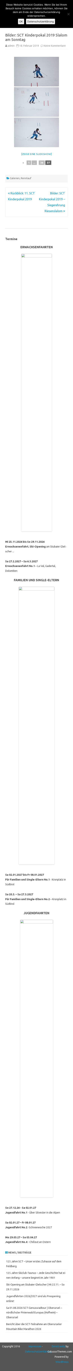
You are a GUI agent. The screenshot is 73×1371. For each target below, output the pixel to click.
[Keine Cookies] (68, 14)
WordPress (62, 1361)
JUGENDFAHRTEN (36, 913)
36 (41, 162)
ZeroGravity (58, 1346)
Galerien (15, 178)
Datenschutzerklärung (38, 1351)
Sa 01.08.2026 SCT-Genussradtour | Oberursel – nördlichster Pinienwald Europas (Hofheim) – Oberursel (34, 1312)
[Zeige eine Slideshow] (36, 154)
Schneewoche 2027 (40, 1227)
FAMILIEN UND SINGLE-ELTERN (36, 580)
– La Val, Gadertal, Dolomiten (30, 566)
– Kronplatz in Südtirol (35, 899)
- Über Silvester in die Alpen (32, 1212)
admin (11, 45)
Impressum (34, 1346)
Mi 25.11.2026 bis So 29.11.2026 (25, 541)
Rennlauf (26, 178)
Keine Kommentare (55, 45)
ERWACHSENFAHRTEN (36, 247)
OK (21, 21)
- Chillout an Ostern (28, 1242)
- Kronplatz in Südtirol (35, 879)
